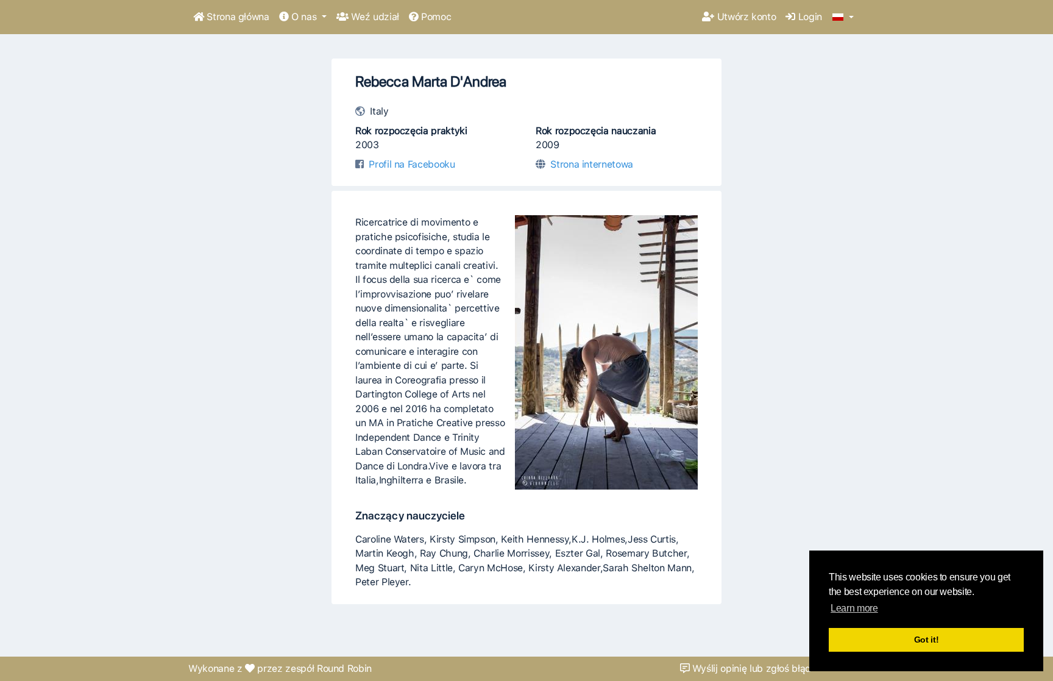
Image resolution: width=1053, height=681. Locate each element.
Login (808, 17)
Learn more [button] (854, 608)
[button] (843, 18)
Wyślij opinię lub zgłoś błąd (750, 668)
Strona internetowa (591, 164)
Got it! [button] (926, 639)
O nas (303, 17)
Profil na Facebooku (412, 164)
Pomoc (434, 17)
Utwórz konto (745, 17)
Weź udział (374, 17)
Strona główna (236, 17)
